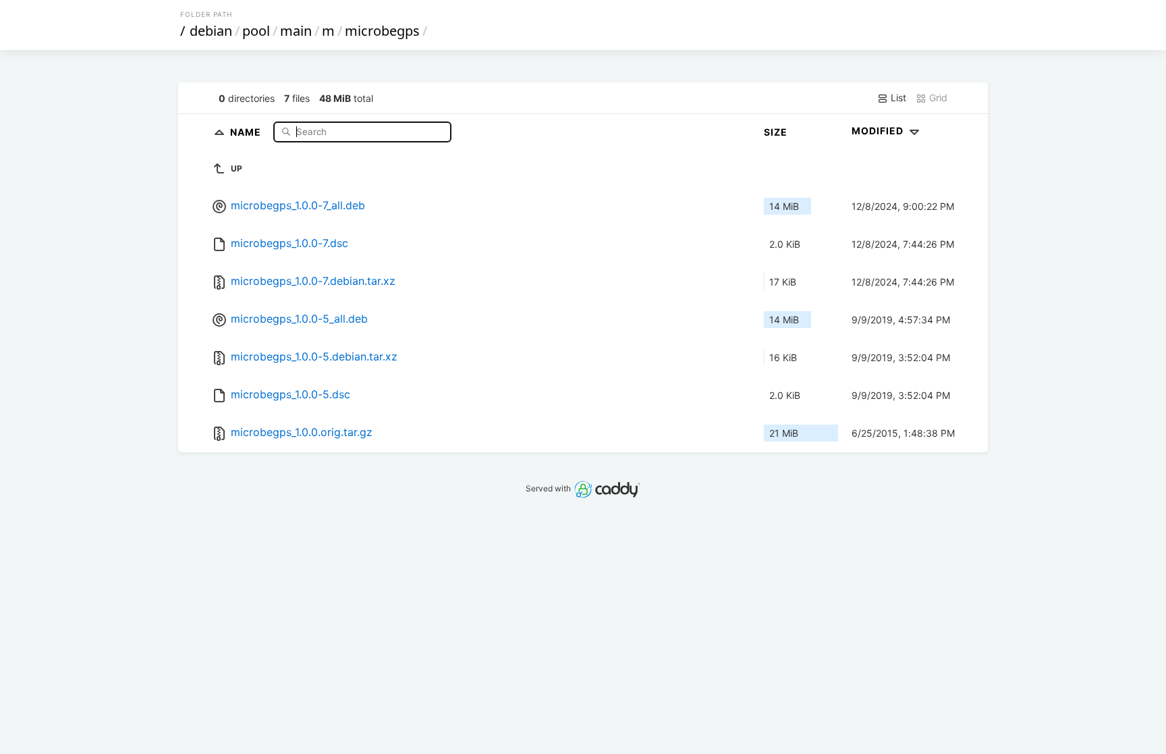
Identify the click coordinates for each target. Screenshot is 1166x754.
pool (256, 31)
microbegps (382, 31)
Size (775, 132)
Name (247, 131)
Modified (879, 130)
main (296, 31)
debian (211, 31)
